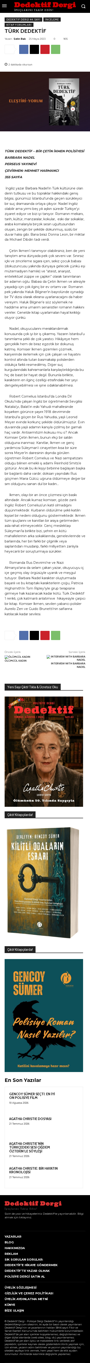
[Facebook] (23, 49)
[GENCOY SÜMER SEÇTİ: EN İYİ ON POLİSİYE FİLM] (69, 1100)
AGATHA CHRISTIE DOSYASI (30, 1119)
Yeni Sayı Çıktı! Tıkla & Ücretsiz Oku (32, 687)
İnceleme (52, 19)
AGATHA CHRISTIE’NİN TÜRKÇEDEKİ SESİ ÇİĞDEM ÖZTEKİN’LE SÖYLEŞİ (29, 1147)
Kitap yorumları (19, 24)
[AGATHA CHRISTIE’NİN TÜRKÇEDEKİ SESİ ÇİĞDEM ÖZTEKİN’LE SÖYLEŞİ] (69, 1150)
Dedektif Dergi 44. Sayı (23, 19)
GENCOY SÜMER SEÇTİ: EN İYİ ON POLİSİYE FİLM (32, 1096)
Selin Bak (20, 38)
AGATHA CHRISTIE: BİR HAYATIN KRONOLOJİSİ (33, 1170)
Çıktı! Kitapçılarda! (20, 815)
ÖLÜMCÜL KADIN (16, 660)
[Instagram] (12, 1224)
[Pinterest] (45, 49)
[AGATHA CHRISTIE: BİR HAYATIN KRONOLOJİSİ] (69, 1175)
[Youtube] (26, 1224)
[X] (34, 49)
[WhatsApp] (55, 49)
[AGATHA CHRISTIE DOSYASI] (69, 1125)
